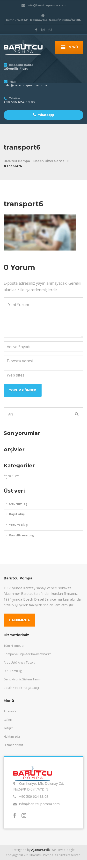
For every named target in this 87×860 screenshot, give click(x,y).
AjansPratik (40, 850)
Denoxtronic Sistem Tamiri (22, 679)
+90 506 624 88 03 (33, 796)
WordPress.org (21, 535)
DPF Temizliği (13, 671)
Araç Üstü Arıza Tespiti (19, 662)
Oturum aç (18, 504)
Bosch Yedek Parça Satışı (21, 688)
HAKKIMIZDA (19, 620)
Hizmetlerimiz (13, 745)
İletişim (9, 728)
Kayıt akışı (17, 514)
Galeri (8, 720)
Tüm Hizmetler (14, 646)
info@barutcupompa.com (39, 804)
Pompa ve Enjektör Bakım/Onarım (27, 654)
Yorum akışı (18, 525)
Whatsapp (45, 115)
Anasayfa (10, 711)
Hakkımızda (12, 736)
